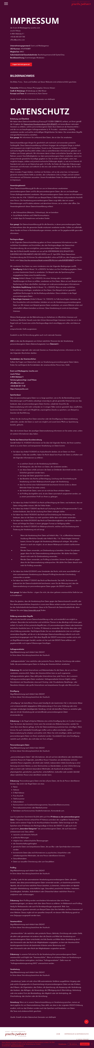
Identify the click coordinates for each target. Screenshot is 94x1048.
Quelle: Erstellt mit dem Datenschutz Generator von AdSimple (33, 1017)
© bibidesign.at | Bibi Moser (36, 91)
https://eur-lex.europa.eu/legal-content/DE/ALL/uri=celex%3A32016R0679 (47, 260)
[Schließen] (92, 1044)
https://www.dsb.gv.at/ (32, 610)
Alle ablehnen (73, 1044)
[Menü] (6, 3)
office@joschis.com (17, 40)
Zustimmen (85, 1044)
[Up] (86, 1022)
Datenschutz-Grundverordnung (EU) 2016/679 (40, 124)
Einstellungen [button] (62, 1044)
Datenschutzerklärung (17, 1046)
